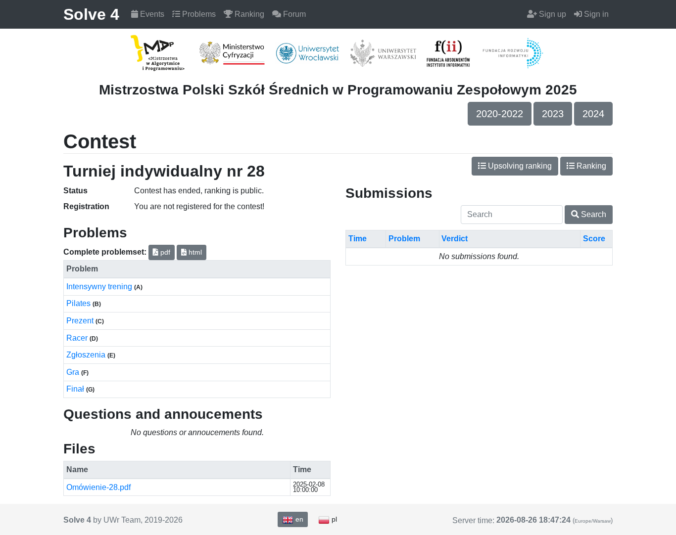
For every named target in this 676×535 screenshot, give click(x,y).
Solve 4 (91, 14)
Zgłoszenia (86, 355)
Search (592, 214)
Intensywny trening (100, 286)
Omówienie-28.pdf (98, 487)
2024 (593, 113)
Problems (198, 14)
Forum (293, 14)
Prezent (81, 320)
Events (151, 14)
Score (594, 238)
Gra (73, 372)
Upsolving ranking (519, 166)
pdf (164, 252)
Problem (404, 238)
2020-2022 (499, 113)
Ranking (248, 14)
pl (333, 519)
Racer (78, 338)
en (298, 519)
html (194, 252)
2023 (553, 113)
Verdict (454, 238)
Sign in (595, 14)
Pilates (79, 303)
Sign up (551, 14)
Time (357, 238)
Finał (76, 389)
